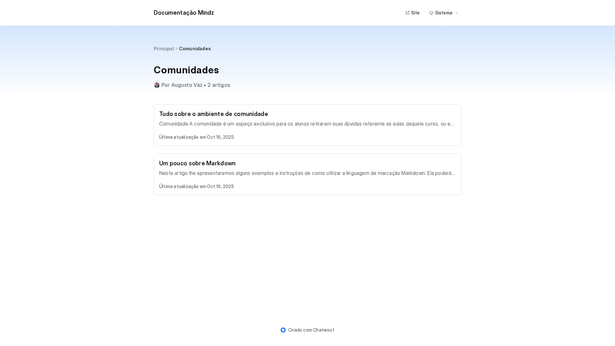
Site (415, 12)
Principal (164, 48)
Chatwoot (323, 330)
